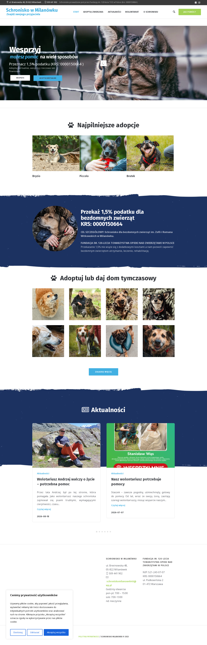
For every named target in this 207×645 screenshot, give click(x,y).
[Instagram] (199, 2)
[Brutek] (150, 153)
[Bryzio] (55, 153)
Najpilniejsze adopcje (108, 125)
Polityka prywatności (88, 633)
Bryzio (36, 176)
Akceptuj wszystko (56, 632)
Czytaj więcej (44, 505)
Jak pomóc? (189, 12)
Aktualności (43, 473)
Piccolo (84, 176)
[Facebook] (196, 2)
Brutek (131, 176)
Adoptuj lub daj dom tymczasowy (108, 278)
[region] (39, 614)
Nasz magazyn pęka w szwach (135, 479)
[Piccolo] (103, 153)
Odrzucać (34, 632)
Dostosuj (18, 632)
